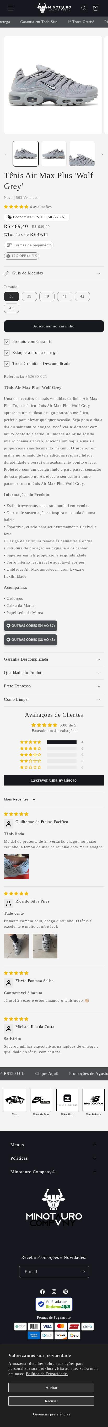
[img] (16, 814)
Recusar (51, 1401)
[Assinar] (83, 1272)
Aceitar (51, 1388)
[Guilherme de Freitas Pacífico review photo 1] (16, 866)
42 (82, 296)
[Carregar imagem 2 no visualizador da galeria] (54, 154)
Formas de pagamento (32, 245)
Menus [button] (17, 1144)
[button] (10, 8)
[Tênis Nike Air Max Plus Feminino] (30, 630)
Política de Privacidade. (47, 1374)
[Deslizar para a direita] (102, 155)
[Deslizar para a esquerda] (6, 155)
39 (29, 296)
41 (65, 296)
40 (47, 296)
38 (11, 296)
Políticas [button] (19, 1158)
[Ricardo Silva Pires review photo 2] (45, 946)
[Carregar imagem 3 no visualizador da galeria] (82, 154)
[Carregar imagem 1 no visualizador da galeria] (26, 154)
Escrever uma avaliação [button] (54, 780)
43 (11, 308)
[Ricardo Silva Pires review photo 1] (16, 946)
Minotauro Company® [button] (32, 1171)
